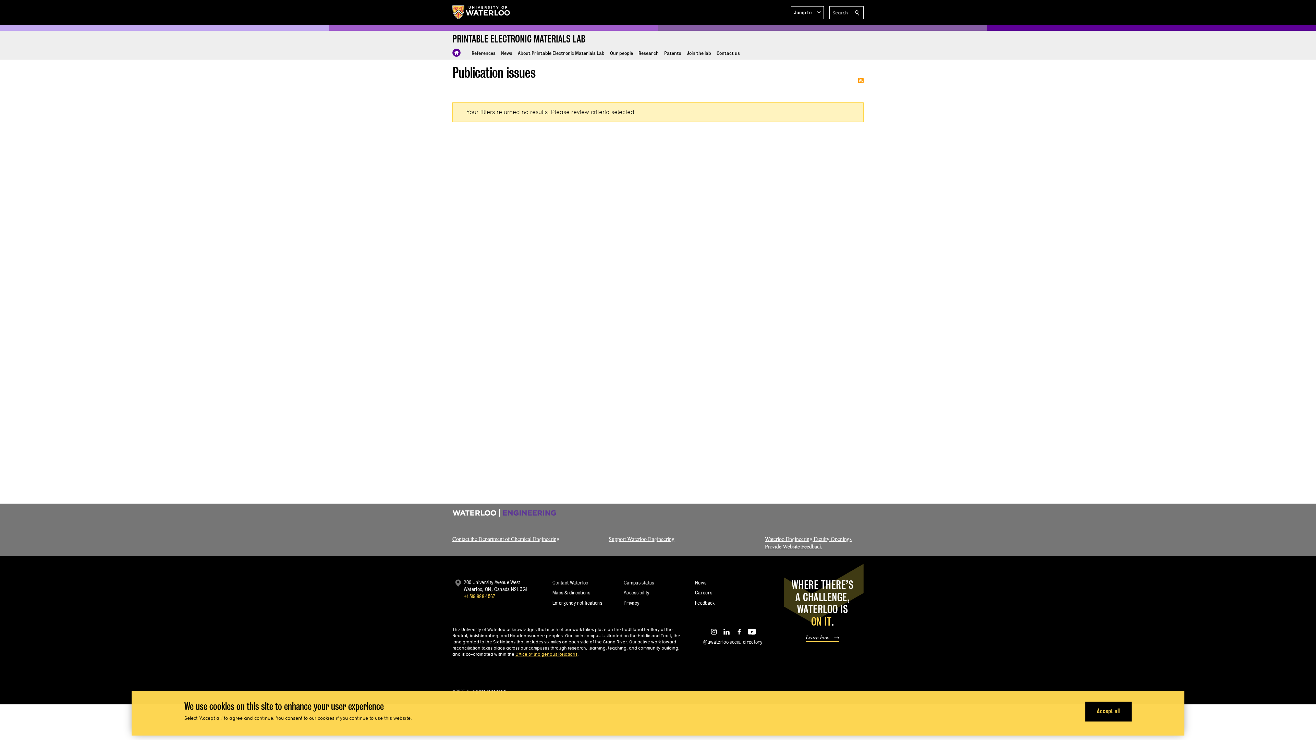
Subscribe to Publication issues (861, 80)
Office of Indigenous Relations (546, 654)
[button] (807, 13)
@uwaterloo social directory (732, 642)
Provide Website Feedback (793, 546)
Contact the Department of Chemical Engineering (505, 538)
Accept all (1108, 711)
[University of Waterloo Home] (481, 12)
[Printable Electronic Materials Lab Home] (456, 53)
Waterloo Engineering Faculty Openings (808, 538)
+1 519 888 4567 (479, 596)
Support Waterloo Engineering (641, 538)
